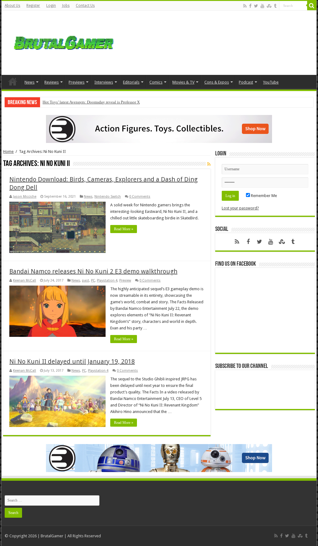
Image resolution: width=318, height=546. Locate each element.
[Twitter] (256, 6)
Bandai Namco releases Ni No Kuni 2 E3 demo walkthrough (93, 271)
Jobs (66, 5)
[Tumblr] (275, 6)
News (29, 82)
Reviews (51, 82)
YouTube (271, 82)
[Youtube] (262, 6)
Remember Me (263, 195)
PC (93, 280)
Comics (155, 82)
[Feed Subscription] (209, 164)
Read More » (123, 229)
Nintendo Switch (107, 197)
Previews (76, 82)
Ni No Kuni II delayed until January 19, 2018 (72, 361)
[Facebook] (250, 6)
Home (13, 81)
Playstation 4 (107, 280)
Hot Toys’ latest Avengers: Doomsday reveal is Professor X (91, 102)
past (85, 280)
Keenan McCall (24, 280)
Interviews (103, 82)
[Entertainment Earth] (159, 128)
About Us (12, 5)
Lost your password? (240, 208)
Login (51, 5)
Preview (125, 280)
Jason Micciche (24, 197)
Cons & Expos (216, 82)
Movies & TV (183, 82)
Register (33, 5)
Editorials (131, 82)
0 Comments (139, 197)
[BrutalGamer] (63, 41)
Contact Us (85, 5)
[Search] (311, 5)
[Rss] (245, 6)
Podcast (246, 82)
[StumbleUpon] (269, 6)
